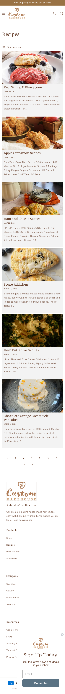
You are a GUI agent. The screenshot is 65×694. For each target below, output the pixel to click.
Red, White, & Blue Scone (23, 87)
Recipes (10, 545)
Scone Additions (16, 284)
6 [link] (48, 458)
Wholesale (11, 558)
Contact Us (12, 630)
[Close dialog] (62, 634)
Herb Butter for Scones (21, 350)
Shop (9, 538)
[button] (3, 13)
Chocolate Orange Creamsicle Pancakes (26, 418)
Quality (10, 590)
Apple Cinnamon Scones (22, 153)
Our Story (11, 584)
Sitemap (10, 604)
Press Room (12, 597)
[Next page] (40, 464)
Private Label (13, 551)
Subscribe (40, 683)
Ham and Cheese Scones (22, 219)
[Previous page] (7, 457)
